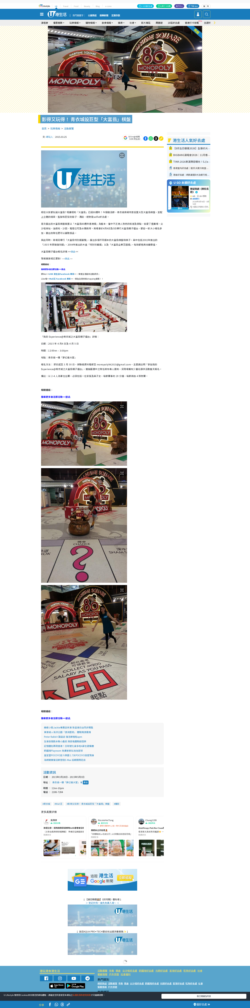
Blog (98, 6)
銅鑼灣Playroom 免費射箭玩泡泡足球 (63, 750)
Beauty (87, 6)
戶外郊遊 (114, 974)
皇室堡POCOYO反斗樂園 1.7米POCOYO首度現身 (69, 755)
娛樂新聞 (104, 15)
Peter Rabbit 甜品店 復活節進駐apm (63, 736)
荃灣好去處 (175, 970)
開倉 (118, 970)
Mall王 (59, 803)
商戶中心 (179, 6)
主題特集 (208, 22)
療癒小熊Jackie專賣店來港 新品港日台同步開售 (68, 727)
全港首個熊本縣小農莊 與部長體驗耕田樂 (65, 741)
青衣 (85, 782)
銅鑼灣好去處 (146, 970)
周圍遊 (159, 22)
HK (56, 6)
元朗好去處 (161, 970)
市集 (111, 970)
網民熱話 (102, 983)
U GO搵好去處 (146, 6)
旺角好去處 (189, 970)
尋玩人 (49, 136)
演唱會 (44, 22)
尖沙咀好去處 (129, 970)
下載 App (194, 6)
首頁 (44, 128)
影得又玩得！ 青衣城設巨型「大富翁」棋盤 (89, 803)
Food (76, 6)
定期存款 (115, 15)
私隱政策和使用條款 (82, 995)
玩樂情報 (55, 128)
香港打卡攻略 (192, 22)
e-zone (108, 6)
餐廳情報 (102, 974)
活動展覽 (69, 128)
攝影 (117, 803)
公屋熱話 (92, 15)
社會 (199, 970)
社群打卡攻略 (165, 6)
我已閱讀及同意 (204, 996)
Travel (65, 6)
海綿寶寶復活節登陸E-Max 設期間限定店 (65, 760)
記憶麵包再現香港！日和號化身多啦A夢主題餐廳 (69, 746)
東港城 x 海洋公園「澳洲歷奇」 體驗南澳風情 (67, 732)
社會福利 (125, 974)
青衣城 (47, 803)
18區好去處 (174, 22)
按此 (73, 251)
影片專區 (145, 22)
